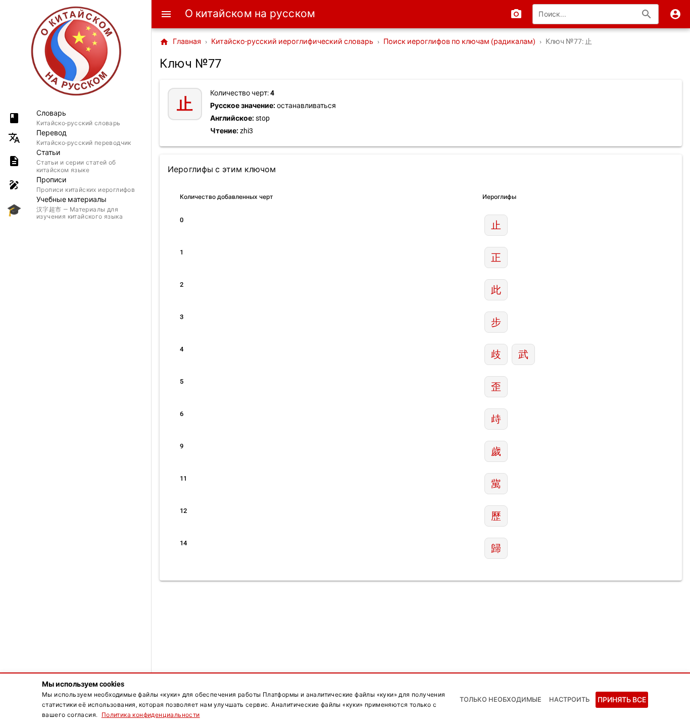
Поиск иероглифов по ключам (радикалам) (459, 41)
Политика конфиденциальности (151, 714)
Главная (180, 41)
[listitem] (75, 118)
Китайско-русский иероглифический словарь (292, 41)
